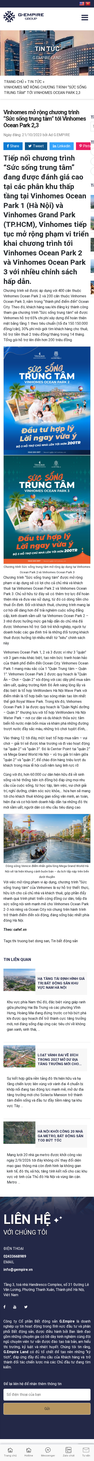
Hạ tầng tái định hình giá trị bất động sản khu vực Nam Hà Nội (61, 983)
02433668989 (14, 1256)
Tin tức (34, 82)
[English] (82, 4)
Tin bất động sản (64, 941)
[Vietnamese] (88, 4)
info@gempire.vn (18, 1269)
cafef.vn (20, 929)
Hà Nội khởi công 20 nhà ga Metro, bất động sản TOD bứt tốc (60, 1136)
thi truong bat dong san (30, 941)
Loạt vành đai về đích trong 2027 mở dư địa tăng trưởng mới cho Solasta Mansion (58, 1060)
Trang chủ (14, 82)
